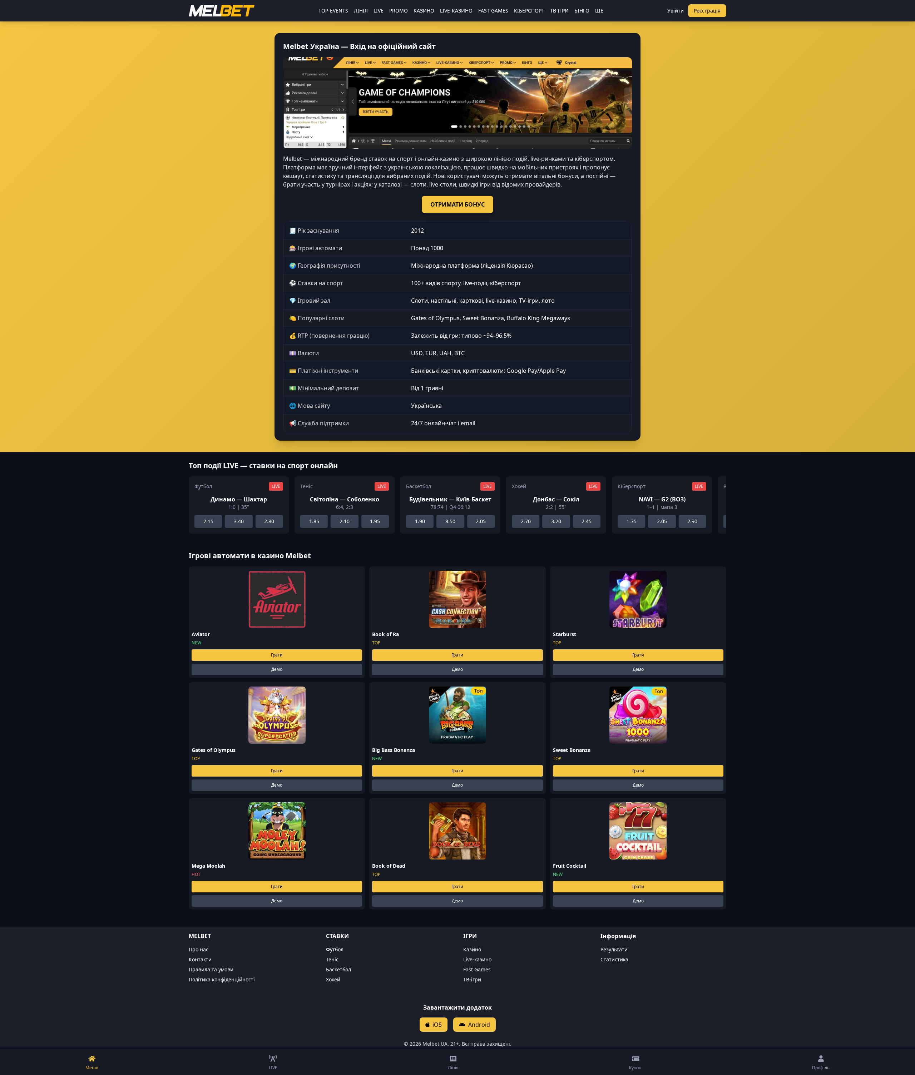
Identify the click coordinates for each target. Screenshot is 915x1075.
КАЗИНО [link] (424, 10)
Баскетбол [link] (338, 969)
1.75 (632, 521)
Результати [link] (614, 949)
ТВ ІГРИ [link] (559, 10)
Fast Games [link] (477, 969)
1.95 (375, 521)
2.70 (526, 521)
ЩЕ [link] (599, 10)
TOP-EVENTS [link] (333, 10)
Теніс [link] (332, 959)
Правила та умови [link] (211, 969)
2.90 (692, 521)
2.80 (269, 521)
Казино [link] (472, 949)
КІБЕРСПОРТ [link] (529, 10)
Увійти (675, 10)
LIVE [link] (379, 10)
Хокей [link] (333, 979)
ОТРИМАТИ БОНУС (457, 204)
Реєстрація (707, 10)
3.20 (556, 521)
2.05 (481, 521)
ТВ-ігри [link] (472, 979)
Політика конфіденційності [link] (222, 979)
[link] (221, 10)
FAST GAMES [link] (493, 10)
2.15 (208, 521)
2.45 (587, 521)
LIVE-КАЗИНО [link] (456, 10)
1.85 (314, 521)
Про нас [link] (198, 949)
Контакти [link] (200, 959)
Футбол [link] (334, 949)
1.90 (420, 521)
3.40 (239, 521)
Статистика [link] (614, 959)
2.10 (345, 521)
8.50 (450, 521)
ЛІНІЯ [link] (361, 10)
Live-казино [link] (477, 959)
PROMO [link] (398, 10)
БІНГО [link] (581, 10)
